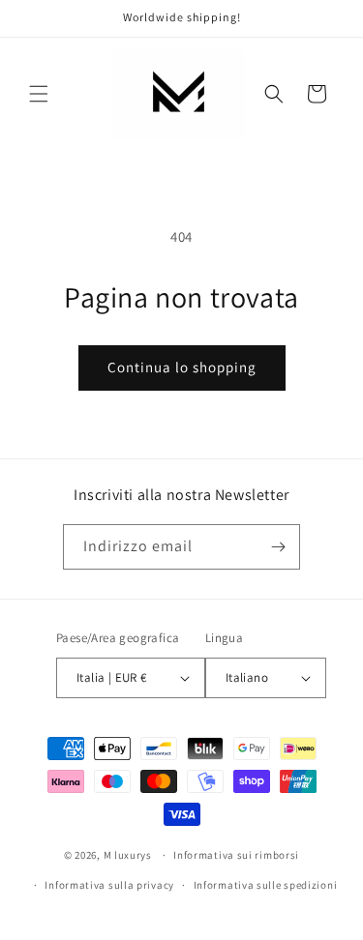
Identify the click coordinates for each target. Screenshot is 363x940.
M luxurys (128, 855)
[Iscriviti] (278, 547)
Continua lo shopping (182, 367)
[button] (38, 94)
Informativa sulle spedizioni (266, 885)
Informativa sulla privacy (109, 885)
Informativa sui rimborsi (236, 855)
